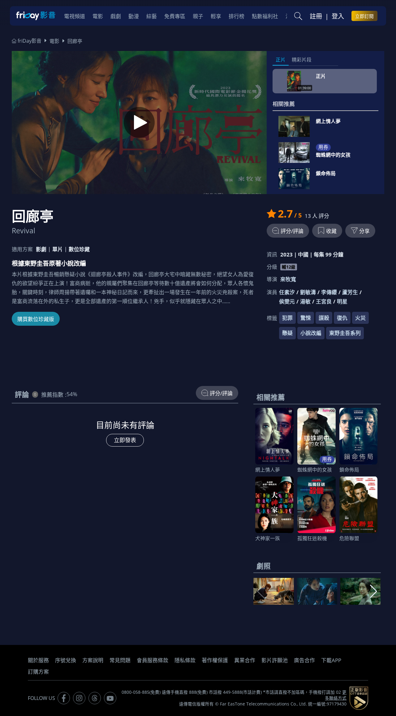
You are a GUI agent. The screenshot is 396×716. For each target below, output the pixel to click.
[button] (373, 591)
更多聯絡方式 (335, 695)
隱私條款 (185, 660)
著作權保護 (215, 660)
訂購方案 (38, 671)
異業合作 (244, 660)
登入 (338, 16)
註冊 (316, 16)
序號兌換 (65, 660)
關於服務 (38, 660)
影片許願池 (274, 660)
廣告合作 (304, 660)
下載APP (331, 660)
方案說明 (92, 660)
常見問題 (120, 660)
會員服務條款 (152, 660)
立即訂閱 (364, 16)
